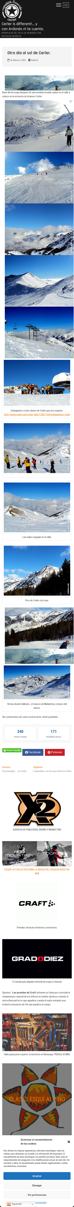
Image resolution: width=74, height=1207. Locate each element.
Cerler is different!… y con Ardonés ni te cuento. (23, 26)
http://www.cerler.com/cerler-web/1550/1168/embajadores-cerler (37, 414)
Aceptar (37, 1176)
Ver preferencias (37, 1195)
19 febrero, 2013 (17, 60)
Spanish (16, 1204)
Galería (34, 60)
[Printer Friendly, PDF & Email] (12, 750)
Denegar (37, 1185)
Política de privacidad (37, 1202)
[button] (69, 1142)
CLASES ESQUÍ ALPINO (37, 1099)
